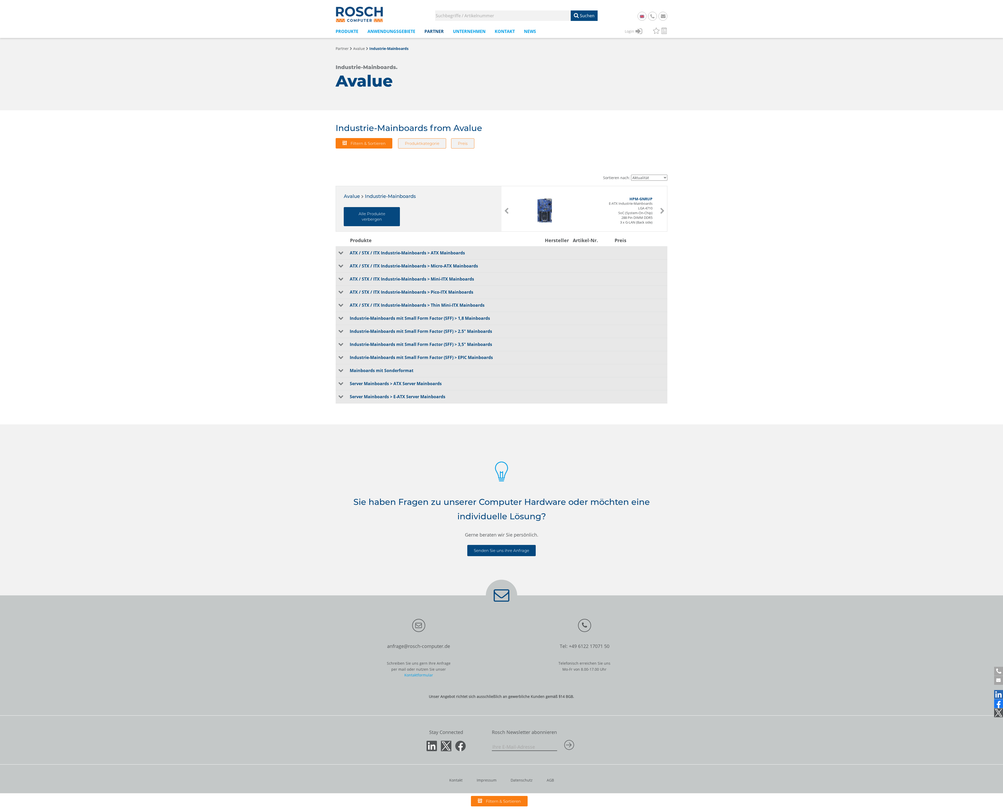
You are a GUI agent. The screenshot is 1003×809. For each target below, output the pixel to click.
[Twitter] (998, 712)
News (530, 31)
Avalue (359, 48)
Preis (463, 143)
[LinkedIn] (998, 694)
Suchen (586, 16)
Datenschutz (522, 780)
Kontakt (456, 780)
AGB (550, 780)
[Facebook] (998, 703)
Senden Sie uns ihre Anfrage (501, 550)
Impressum (487, 780)
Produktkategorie (422, 143)
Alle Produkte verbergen (372, 216)
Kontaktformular (418, 675)
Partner (342, 48)
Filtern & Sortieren (367, 143)
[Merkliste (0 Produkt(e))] (656, 31)
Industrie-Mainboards (389, 48)
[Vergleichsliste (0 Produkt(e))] (664, 31)
